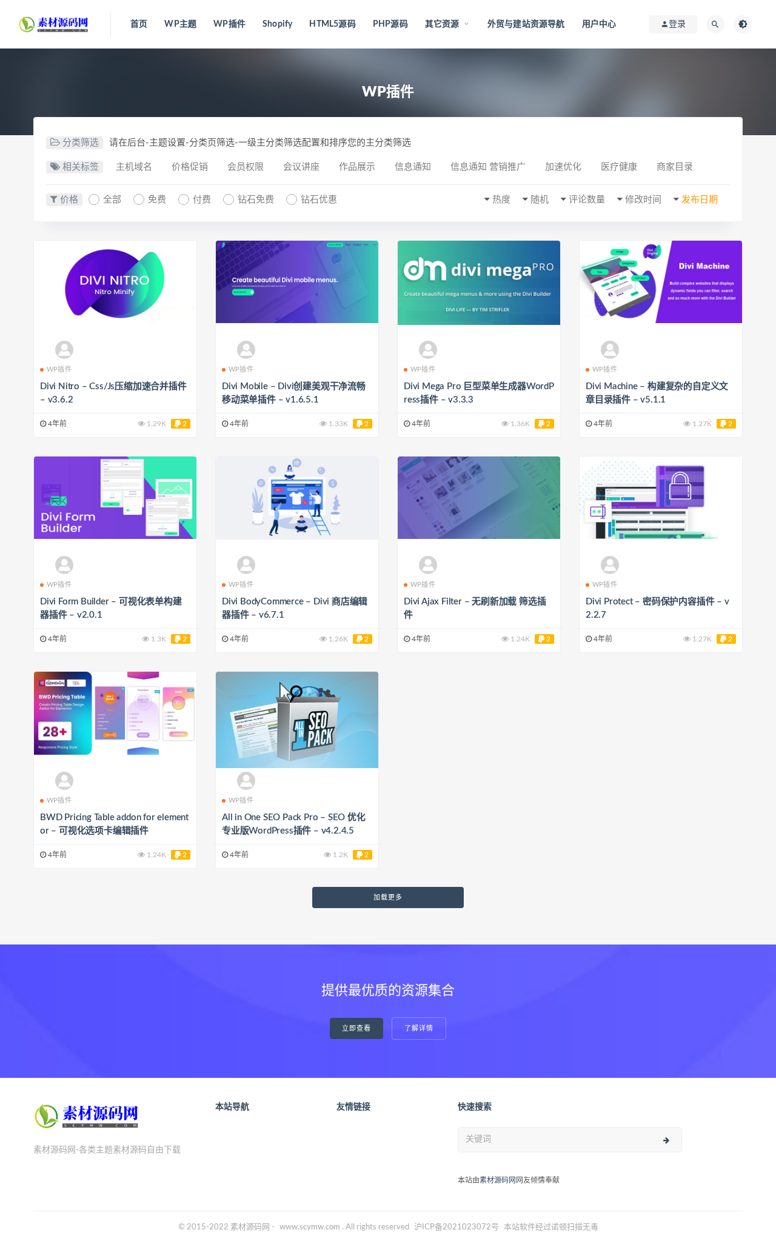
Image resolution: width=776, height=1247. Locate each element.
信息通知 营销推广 (488, 167)
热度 (501, 199)
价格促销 (190, 167)
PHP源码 (390, 24)
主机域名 (134, 167)
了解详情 (418, 1028)
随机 (539, 199)
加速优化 (563, 167)
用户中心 (599, 24)
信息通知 (413, 167)
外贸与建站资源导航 (526, 24)
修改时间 (643, 199)
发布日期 (699, 199)
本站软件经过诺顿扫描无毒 (551, 1227)
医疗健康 (619, 167)
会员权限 (245, 167)
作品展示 (357, 167)
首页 (138, 24)
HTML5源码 (332, 24)
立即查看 (356, 1028)
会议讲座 (301, 167)
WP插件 (229, 24)
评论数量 (587, 199)
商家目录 (675, 167)
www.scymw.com (309, 1227)
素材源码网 (498, 1180)
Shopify (277, 24)
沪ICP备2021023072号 (456, 1227)
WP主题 (180, 24)
